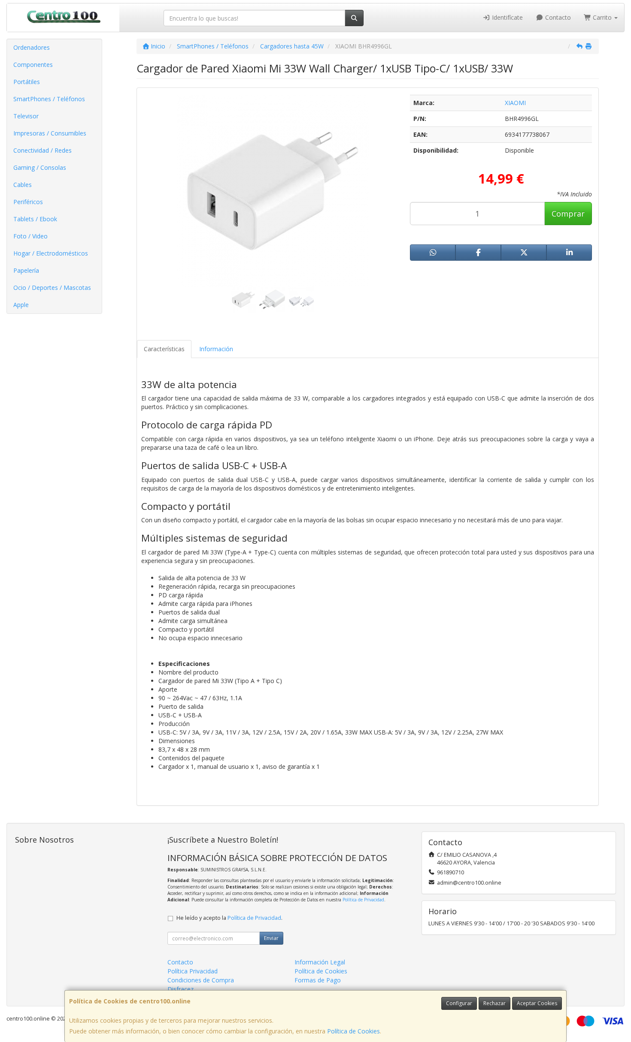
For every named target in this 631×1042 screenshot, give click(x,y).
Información (216, 349)
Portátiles (26, 82)
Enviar (271, 938)
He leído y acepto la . (229, 918)
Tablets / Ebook (35, 219)
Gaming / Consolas (39, 167)
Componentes (33, 64)
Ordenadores (31, 47)
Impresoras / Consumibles (49, 133)
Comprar (568, 213)
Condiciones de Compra (200, 980)
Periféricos (28, 202)
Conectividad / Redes (42, 150)
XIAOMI (515, 103)
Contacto (557, 17)
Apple (21, 305)
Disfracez (180, 989)
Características (164, 349)
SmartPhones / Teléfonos (49, 99)
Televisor (26, 116)
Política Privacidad (192, 971)
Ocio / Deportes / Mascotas (52, 287)
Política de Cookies (353, 1031)
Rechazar (494, 1003)
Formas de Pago (317, 980)
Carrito (602, 17)
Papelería (26, 270)
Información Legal (319, 962)
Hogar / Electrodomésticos (50, 253)
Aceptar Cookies (537, 1003)
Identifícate (506, 17)
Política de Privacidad (363, 900)
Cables (22, 185)
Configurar (459, 1003)
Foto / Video (30, 236)
